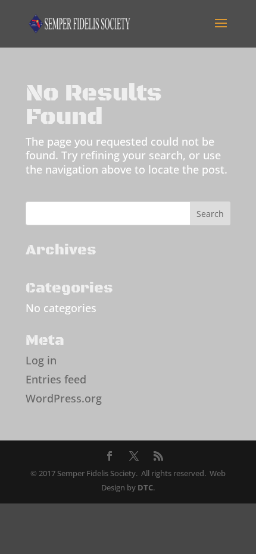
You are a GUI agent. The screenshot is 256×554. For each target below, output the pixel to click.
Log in (41, 360)
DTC (145, 487)
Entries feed (56, 379)
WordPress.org (64, 398)
